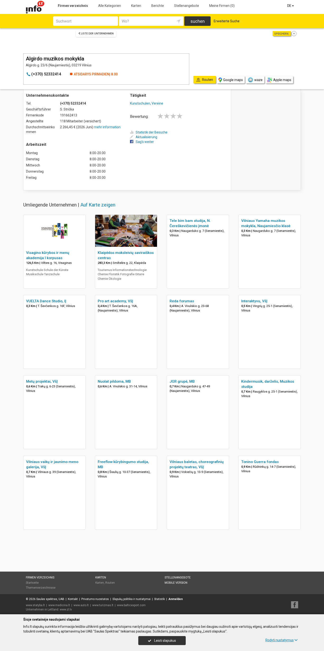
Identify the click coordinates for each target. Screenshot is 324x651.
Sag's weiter (145, 142)
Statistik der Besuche (151, 132)
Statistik (159, 599)
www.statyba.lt (35, 605)
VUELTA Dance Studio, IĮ (46, 301)
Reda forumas (182, 301)
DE (289, 6)
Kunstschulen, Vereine (146, 103)
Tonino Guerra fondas (260, 462)
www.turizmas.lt (102, 605)
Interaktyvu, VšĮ (254, 301)
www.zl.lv (66, 609)
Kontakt (73, 599)
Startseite (32, 582)
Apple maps (282, 80)
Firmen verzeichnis (73, 6)
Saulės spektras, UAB (50, 599)
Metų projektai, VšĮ (42, 381)
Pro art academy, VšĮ (115, 301)
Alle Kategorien (109, 6)
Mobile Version (176, 582)
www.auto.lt (81, 605)
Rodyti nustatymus (279, 640)
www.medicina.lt (59, 605)
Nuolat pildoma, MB (114, 381)
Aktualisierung (146, 137)
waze (258, 80)
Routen (110, 582)
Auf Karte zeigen (97, 205)
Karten (136, 6)
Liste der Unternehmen (97, 33)
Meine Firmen (222, 6)
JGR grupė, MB (182, 381)
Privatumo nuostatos (95, 599)
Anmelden (175, 599)
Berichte (157, 6)
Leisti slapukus (164, 640)
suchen (197, 21)
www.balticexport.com (131, 605)
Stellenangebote (186, 6)
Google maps (233, 80)
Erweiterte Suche (227, 21)
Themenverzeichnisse (41, 587)
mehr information (107, 127)
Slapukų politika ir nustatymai (131, 599)
